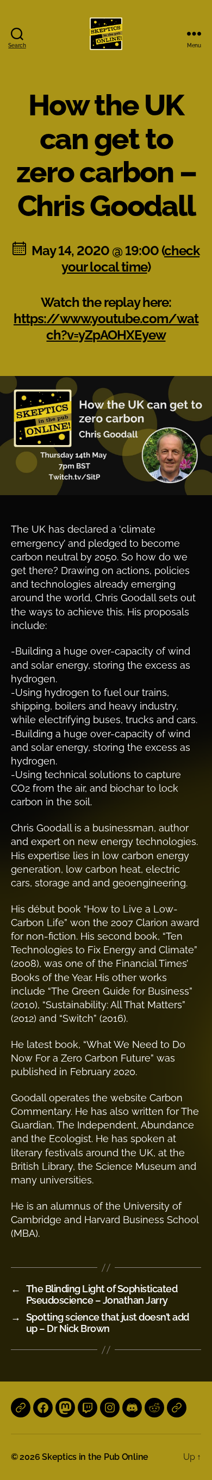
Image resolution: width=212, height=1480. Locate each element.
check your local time (130, 259)
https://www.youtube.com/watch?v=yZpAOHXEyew (106, 327)
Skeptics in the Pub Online (95, 1457)
